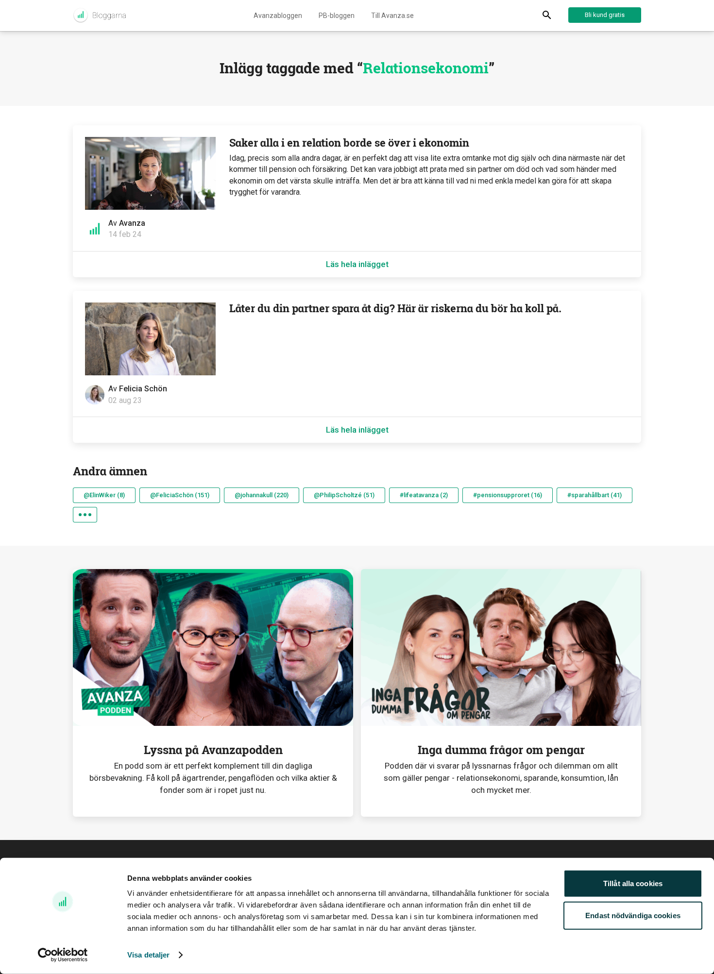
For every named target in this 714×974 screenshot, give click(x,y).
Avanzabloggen (278, 15)
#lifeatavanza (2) (424, 495)
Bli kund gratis (605, 14)
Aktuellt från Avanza (99, 15)
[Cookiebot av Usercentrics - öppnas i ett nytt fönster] (62, 955)
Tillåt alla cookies (633, 883)
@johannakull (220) (262, 495)
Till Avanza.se (392, 15)
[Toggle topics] (85, 514)
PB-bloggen (337, 15)
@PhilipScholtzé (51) (344, 495)
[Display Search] (547, 15)
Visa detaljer (148, 955)
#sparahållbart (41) (594, 495)
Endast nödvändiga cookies (632, 915)
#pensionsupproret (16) (507, 495)
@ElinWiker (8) (104, 495)
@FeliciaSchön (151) (179, 495)
